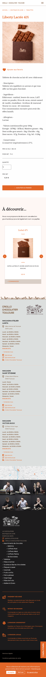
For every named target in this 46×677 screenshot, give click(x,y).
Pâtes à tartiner (9, 562)
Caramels (7, 570)
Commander (13, 281)
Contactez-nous (8, 352)
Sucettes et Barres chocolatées (14, 565)
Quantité (5, 162)
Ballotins (11, 546)
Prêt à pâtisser (9, 575)
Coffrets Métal (13, 551)
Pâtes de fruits (9, 580)
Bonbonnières (13, 557)
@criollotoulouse (10, 357)
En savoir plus (32, 672)
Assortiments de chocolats (13, 543)
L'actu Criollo (43, 649)
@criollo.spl (8, 355)
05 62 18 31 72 (6, 348)
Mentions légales (7, 653)
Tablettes (29, 10)
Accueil (5, 10)
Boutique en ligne (16, 10)
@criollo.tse (8, 405)
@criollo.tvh (8, 455)
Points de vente (7, 536)
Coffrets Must (12, 549)
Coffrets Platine (13, 554)
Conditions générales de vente (11, 658)
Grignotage (8, 578)
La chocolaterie (8, 531)
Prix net (5, 174)
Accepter (11, 672)
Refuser (21, 672)
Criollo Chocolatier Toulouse (13, 360)
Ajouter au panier (23, 188)
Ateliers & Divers (9, 583)
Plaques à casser (9, 567)
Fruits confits (8, 572)
